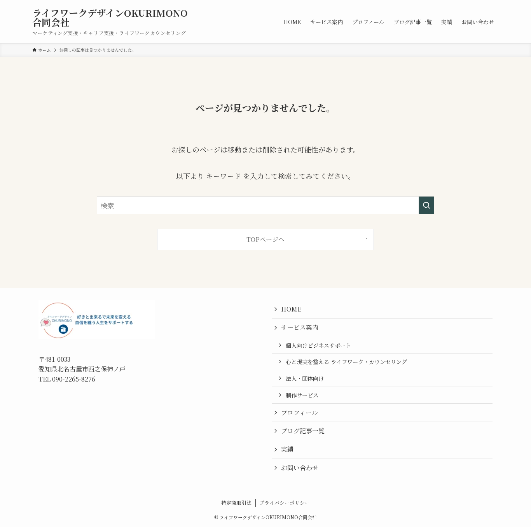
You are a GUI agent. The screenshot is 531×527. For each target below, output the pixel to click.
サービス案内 (299, 327)
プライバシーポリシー (284, 502)
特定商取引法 (236, 502)
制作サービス (302, 395)
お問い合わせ (299, 467)
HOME (291, 309)
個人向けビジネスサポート (318, 345)
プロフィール (299, 412)
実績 (287, 449)
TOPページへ (265, 239)
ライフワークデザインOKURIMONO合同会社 (110, 17)
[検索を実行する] (426, 205)
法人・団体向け (305, 378)
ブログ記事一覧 (303, 430)
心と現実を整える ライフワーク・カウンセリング (346, 361)
